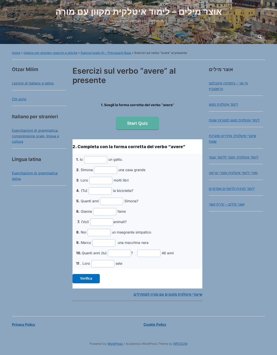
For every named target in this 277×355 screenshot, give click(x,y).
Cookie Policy (154, 324)
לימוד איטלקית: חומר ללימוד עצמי (233, 157)
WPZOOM (180, 343)
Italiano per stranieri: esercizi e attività (50, 53)
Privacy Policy (23, 324)
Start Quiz (137, 123)
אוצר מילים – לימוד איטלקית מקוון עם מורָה (138, 11)
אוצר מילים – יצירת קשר (227, 204)
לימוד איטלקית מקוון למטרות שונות (234, 120)
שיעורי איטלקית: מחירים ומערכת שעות (232, 139)
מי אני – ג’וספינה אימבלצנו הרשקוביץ (228, 86)
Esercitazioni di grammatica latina (35, 176)
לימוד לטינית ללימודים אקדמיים (231, 188)
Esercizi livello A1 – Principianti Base (106, 53)
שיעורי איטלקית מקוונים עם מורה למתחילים (168, 294)
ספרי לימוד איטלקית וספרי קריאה (233, 173)
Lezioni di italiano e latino (33, 83)
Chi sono (19, 99)
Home (16, 53)
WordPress (115, 343)
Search (259, 36)
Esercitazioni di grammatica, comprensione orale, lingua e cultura (35, 136)
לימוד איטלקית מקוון (223, 104)
